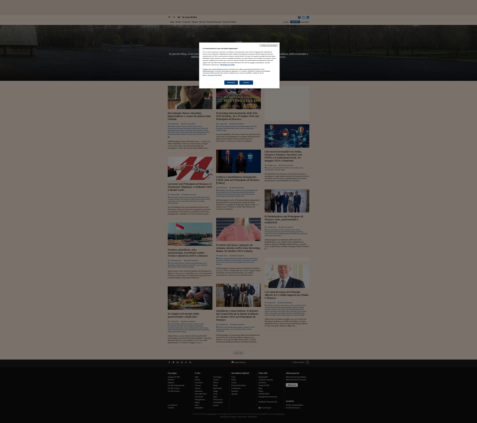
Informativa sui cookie (227, 64)
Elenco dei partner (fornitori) (212, 75)
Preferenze (231, 82)
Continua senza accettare (269, 45)
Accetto (246, 82)
